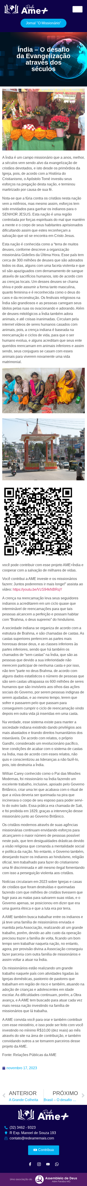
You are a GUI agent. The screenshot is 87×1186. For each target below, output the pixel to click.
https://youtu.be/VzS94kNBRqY (37, 589)
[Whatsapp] (57, 1164)
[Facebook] (30, 1164)
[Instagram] (39, 1164)
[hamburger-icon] (77, 9)
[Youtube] (48, 1164)
